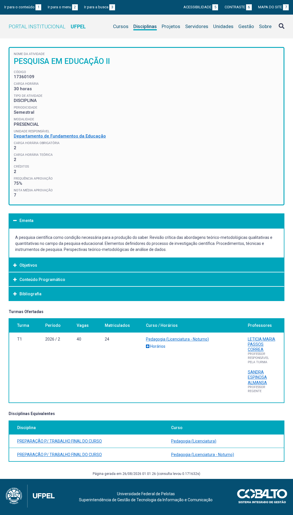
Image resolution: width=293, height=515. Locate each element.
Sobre (265, 26)
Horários (157, 346)
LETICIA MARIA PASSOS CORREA (261, 344)
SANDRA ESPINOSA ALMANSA (257, 377)
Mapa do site (272, 7)
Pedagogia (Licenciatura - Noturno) (177, 339)
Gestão (246, 26)
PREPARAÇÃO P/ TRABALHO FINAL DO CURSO (59, 441)
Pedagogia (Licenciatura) (193, 441)
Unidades (223, 26)
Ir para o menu (62, 7)
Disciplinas (145, 26)
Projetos (171, 26)
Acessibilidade (199, 7)
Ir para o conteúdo (21, 7)
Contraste (237, 7)
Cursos (120, 26)
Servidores (196, 26)
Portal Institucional (47, 26)
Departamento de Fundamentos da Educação (60, 136)
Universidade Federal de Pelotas (146, 494)
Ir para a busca (98, 7)
